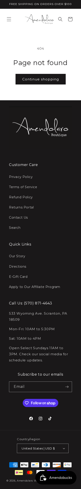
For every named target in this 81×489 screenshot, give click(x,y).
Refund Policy (21, 197)
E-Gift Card (18, 277)
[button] (9, 19)
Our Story (17, 256)
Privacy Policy (21, 177)
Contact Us (18, 217)
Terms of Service (23, 187)
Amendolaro (25, 480)
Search (15, 228)
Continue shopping (40, 79)
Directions (17, 266)
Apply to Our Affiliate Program (34, 287)
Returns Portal (21, 207)
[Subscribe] (67, 386)
